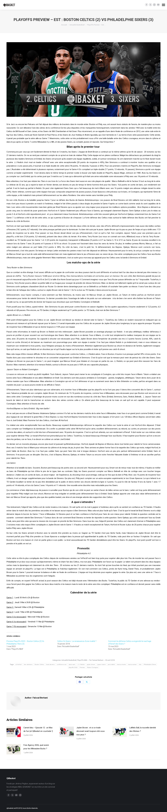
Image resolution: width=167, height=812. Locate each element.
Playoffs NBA (82, 660)
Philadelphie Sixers (150, 664)
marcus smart (132, 664)
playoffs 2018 (73, 667)
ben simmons (28, 664)
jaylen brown (91, 664)
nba (140, 664)
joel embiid (111, 664)
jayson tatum (101, 664)
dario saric (72, 664)
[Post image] (14, 732)
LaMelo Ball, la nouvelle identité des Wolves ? (142, 729)
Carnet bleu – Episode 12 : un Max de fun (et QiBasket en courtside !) (38, 729)
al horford (19, 664)
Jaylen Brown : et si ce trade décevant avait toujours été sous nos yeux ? (90, 731)
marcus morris (121, 664)
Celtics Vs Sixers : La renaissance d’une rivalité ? (76, 641)
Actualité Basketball (68, 660)
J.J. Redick (81, 664)
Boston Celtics (39, 664)
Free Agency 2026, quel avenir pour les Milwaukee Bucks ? (36, 747)
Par (96, 660)
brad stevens (50, 664)
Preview (82, 667)
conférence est (61, 664)
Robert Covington (92, 667)
